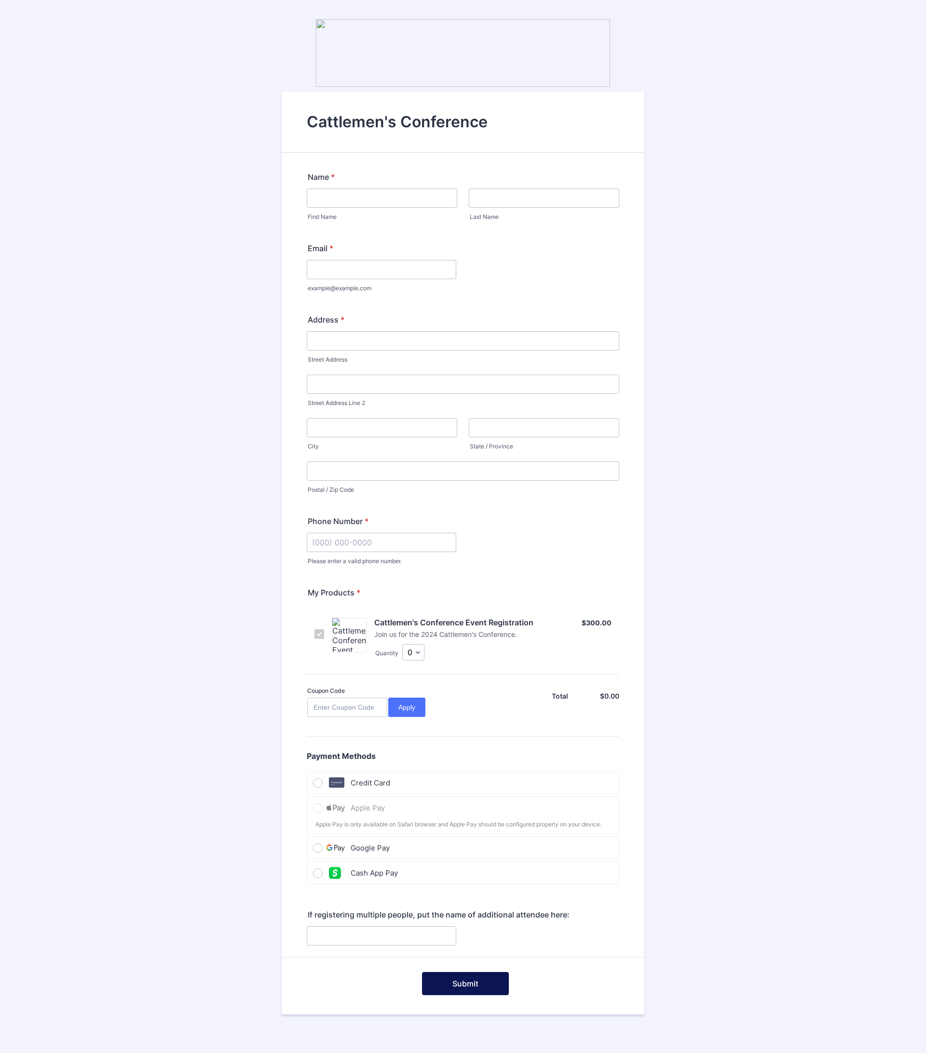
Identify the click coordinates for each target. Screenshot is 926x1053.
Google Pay (370, 847)
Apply (406, 707)
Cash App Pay (374, 873)
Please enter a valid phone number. (355, 561)
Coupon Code (326, 690)
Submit (465, 983)
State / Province (491, 446)
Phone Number (338, 521)
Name (321, 177)
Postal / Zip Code (331, 489)
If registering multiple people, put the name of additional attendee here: (439, 914)
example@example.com (339, 288)
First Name (322, 216)
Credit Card (370, 782)
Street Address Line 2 (336, 402)
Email (320, 248)
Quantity (386, 653)
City (313, 446)
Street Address (327, 359)
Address (326, 319)
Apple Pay (368, 807)
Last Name (484, 216)
